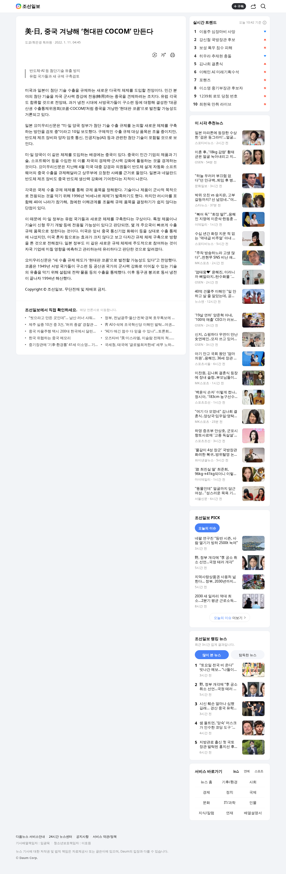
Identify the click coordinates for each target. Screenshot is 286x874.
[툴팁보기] (264, 23)
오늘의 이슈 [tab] (207, 528)
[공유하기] (253, 6)
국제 (253, 792)
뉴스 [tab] (236, 771)
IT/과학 (230, 802)
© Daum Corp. (27, 858)
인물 (253, 802)
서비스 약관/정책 (105, 836)
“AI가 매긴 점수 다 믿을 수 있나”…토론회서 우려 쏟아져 (140, 331)
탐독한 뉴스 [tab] (248, 655)
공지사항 (82, 836)
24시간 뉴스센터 (60, 836)
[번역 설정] (154, 54)
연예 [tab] (247, 771)
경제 (206, 792)
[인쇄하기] (172, 54)
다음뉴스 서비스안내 (30, 836)
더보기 (228, 617)
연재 (229, 812)
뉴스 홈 (206, 781)
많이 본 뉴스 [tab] (211, 655)
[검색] (264, 6)
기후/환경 (230, 781)
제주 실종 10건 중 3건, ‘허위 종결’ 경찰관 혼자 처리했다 (64, 324)
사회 (253, 781)
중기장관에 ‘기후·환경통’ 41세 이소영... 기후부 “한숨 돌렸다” (64, 344)
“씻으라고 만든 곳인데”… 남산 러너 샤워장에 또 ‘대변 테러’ (64, 317)
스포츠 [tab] (258, 771)
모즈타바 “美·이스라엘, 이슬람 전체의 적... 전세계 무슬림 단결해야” (140, 337)
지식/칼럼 (206, 812)
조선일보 (31, 6)
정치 (229, 792)
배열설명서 (253, 812)
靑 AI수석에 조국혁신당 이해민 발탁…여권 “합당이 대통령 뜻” (140, 324)
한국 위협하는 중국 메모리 (50, 337)
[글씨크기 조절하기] (163, 54)
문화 (206, 802)
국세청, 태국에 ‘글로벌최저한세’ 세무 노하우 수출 (140, 344)
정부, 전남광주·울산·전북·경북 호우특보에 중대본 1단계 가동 (140, 317)
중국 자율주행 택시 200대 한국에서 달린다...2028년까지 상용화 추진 (64, 331)
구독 (241, 6)
